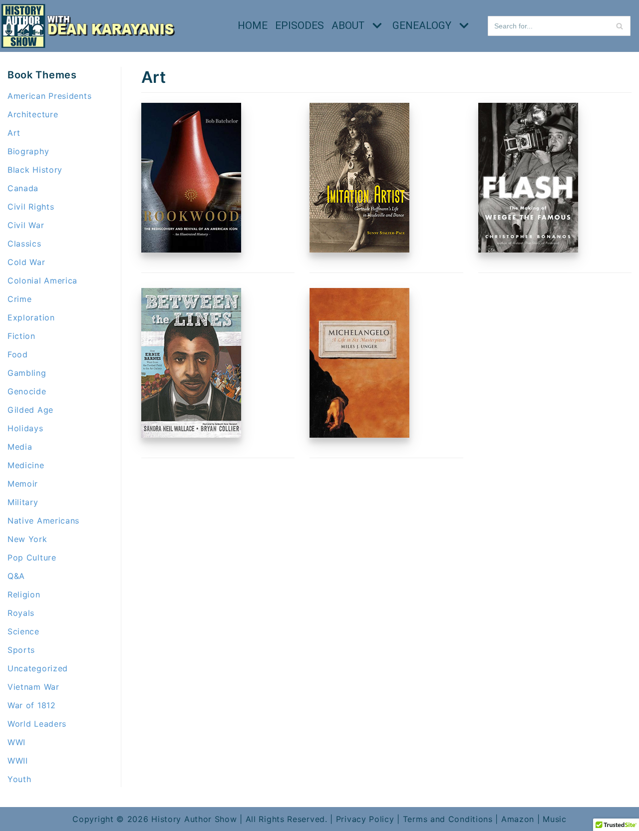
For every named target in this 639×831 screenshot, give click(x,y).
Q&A (16, 576)
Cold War (26, 262)
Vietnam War (33, 687)
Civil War (25, 225)
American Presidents (49, 96)
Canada (22, 188)
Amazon (517, 819)
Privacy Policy (365, 819)
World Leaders (36, 724)
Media (19, 447)
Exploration (31, 317)
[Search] (619, 26)
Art (13, 133)
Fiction (21, 336)
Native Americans (43, 521)
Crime (19, 299)
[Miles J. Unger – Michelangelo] (359, 435)
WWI (16, 742)
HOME (253, 25)
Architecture (32, 114)
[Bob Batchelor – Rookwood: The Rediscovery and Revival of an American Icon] (191, 250)
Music (555, 819)
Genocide (26, 391)
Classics (24, 244)
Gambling (26, 373)
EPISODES (299, 25)
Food (17, 354)
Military (22, 502)
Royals (20, 613)
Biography (28, 151)
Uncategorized (37, 668)
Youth (19, 779)
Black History (34, 170)
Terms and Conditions (448, 819)
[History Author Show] (91, 26)
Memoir (22, 484)
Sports (21, 650)
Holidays (25, 428)
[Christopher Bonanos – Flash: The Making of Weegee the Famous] (528, 250)
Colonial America (42, 280)
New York (27, 539)
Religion (23, 594)
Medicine (25, 465)
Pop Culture (31, 557)
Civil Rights (30, 207)
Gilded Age (30, 410)
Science (23, 631)
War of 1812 (31, 705)
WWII (17, 761)
